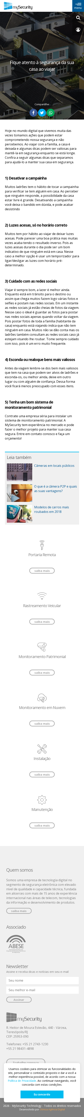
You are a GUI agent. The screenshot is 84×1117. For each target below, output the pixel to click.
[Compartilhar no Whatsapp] (51, 113)
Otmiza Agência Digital (52, 1109)
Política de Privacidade (22, 1081)
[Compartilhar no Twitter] (42, 113)
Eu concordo (42, 1094)
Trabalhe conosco (26, 1062)
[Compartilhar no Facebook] (33, 113)
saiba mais (42, 571)
